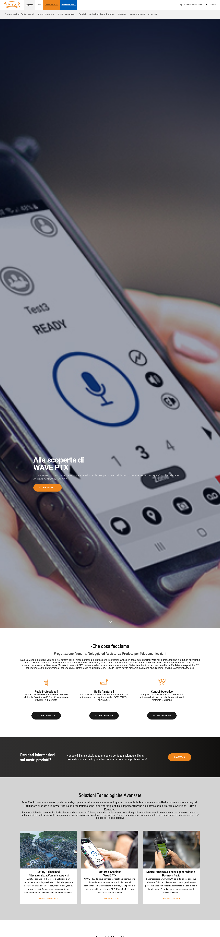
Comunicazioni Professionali (19, 14)
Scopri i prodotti (46, 716)
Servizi (82, 14)
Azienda (122, 14)
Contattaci (179, 757)
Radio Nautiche (46, 14)
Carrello (212, 5)
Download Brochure (48, 898)
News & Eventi (137, 14)
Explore (29, 5)
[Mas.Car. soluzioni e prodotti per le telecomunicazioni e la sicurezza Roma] (12, 5)
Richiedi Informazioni (193, 5)
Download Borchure (109, 898)
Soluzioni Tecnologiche (101, 14)
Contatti (152, 14)
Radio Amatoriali (66, 14)
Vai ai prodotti (46, 488)
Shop (39, 5)
